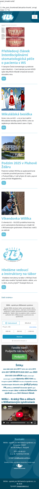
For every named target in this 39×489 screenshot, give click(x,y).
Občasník (15, 384)
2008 (8, 369)
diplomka (20, 378)
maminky (35, 381)
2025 (11, 375)
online (21, 384)
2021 (27, 372)
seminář (16, 388)
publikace (9, 388)
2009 (11, 369)
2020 (22, 372)
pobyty (34, 384)
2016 (3, 372)
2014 (30, 369)
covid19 (13, 379)
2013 (27, 369)
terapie (11, 390)
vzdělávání (23, 390)
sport (30, 388)
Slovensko (23, 388)
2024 (7, 376)
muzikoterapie (7, 384)
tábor (16, 390)
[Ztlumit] (32, 423)
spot (34, 388)
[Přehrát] (4, 423)
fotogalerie (5, 381)
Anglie (25, 376)
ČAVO (19, 393)
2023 (35, 372)
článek (31, 393)
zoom (15, 393)
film (35, 379)
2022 (30, 372)
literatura (22, 381)
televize (5, 390)
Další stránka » (7, 297)
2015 (34, 369)
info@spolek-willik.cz (22, 458)
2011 (19, 369)
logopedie (28, 381)
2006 (4, 369)
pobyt (27, 384)
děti (27, 378)
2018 (12, 371)
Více (3, 79)
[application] (20, 414)
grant (10, 381)
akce (19, 375)
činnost (25, 393)
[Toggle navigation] (34, 17)
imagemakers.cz (23, 486)
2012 (23, 369)
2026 (15, 376)
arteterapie (30, 376)
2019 (17, 372)
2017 (8, 372)
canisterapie (6, 379)
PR (5, 387)
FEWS (31, 379)
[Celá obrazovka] (35, 423)
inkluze (16, 381)
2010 (15, 369)
